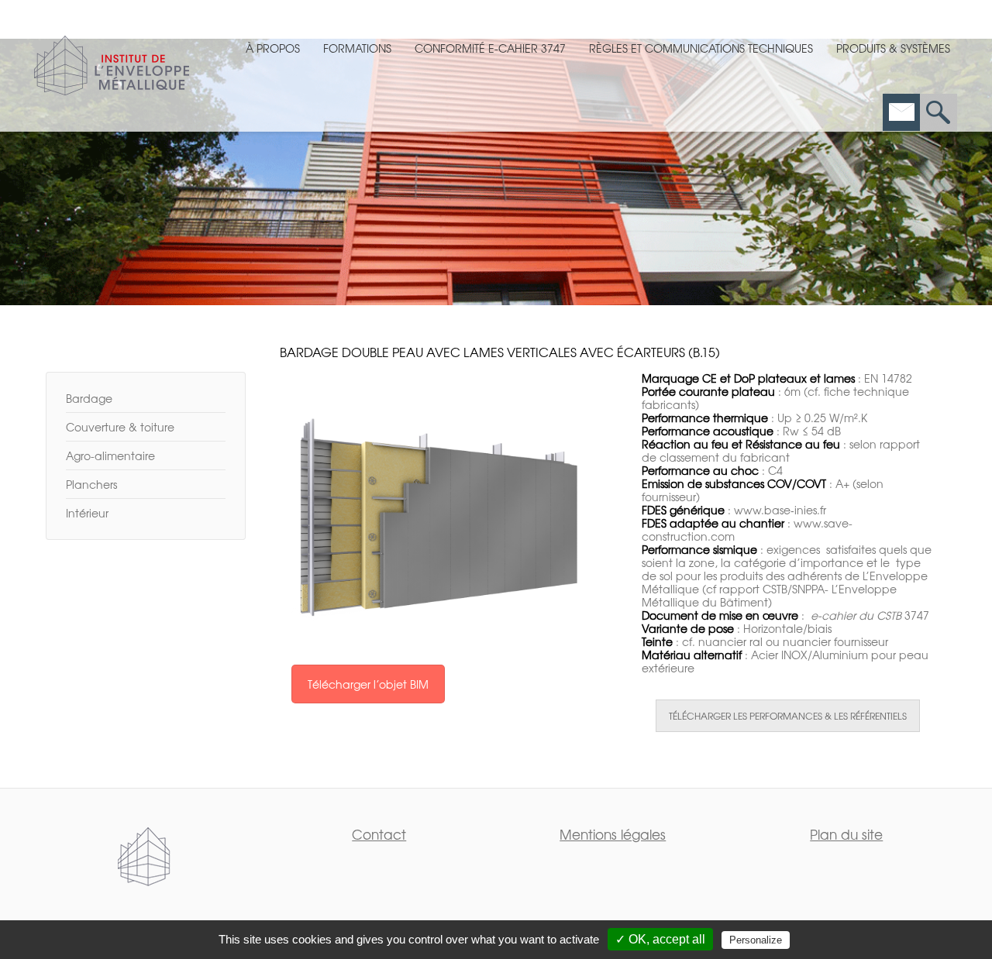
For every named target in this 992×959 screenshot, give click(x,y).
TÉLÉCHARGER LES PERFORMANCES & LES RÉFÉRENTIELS (788, 716)
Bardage (89, 398)
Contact (379, 834)
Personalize (755, 940)
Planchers (91, 484)
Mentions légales (613, 834)
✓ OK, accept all (660, 939)
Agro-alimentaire (110, 455)
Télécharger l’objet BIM (368, 684)
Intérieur (87, 513)
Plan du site (846, 834)
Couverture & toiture (120, 427)
